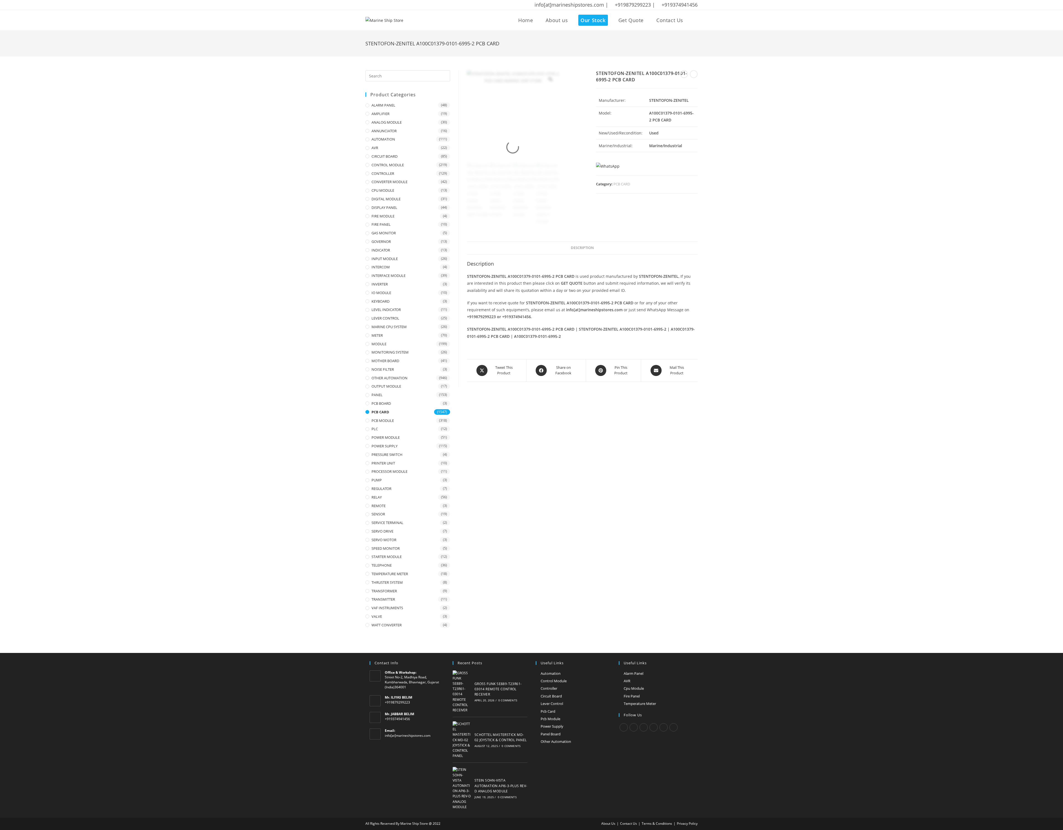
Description (582, 247)
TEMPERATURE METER (389, 573)
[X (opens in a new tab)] (368, 5)
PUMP (376, 480)
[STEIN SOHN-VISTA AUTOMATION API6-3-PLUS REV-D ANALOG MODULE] (462, 788)
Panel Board (551, 734)
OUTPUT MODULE (386, 386)
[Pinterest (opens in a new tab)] (381, 5)
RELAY (376, 497)
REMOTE (378, 505)
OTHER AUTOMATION (389, 377)
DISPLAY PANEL (384, 207)
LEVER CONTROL (385, 318)
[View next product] (694, 74)
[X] (624, 727)
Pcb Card (548, 711)
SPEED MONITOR (385, 548)
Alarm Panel (633, 673)
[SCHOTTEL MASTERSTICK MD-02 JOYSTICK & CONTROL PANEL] (462, 739)
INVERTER (379, 284)
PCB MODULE (382, 420)
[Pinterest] (663, 727)
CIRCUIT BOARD (384, 156)
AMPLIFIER (380, 113)
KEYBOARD (380, 301)
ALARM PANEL (383, 105)
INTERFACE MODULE (388, 275)
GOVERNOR (381, 241)
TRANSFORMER (384, 590)
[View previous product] (684, 74)
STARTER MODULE (386, 556)
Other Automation (556, 741)
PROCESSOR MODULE (389, 471)
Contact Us (628, 823)
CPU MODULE (382, 190)
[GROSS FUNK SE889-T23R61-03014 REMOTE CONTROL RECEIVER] (462, 691)
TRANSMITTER (383, 599)
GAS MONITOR (383, 232)
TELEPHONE (381, 565)
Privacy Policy (687, 823)
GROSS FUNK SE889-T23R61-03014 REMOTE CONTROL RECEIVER (498, 689)
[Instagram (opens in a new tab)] (389, 5)
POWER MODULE (385, 437)
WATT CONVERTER (386, 624)
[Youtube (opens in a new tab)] (403, 5)
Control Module (554, 680)
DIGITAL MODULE (386, 198)
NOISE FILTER (382, 369)
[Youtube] (673, 727)
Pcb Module (550, 718)
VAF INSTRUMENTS (387, 607)
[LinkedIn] (653, 727)
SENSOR (378, 514)
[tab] (582, 248)
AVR (374, 147)
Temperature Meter (640, 703)
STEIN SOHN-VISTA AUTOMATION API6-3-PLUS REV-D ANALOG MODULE (500, 785)
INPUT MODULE (384, 258)
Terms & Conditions (657, 823)
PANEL (377, 394)
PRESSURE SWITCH (387, 454)
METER (377, 335)
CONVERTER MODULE (389, 181)
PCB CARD (621, 183)
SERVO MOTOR (383, 539)
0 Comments (507, 700)
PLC (374, 428)
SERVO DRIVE (382, 531)
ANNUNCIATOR (384, 130)
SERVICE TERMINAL (387, 522)
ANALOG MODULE (386, 122)
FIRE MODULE (382, 216)
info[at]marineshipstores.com (407, 735)
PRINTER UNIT (383, 463)
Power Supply (552, 726)
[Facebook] (633, 727)
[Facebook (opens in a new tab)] (374, 5)
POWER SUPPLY (384, 445)
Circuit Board (551, 696)
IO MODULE (381, 292)
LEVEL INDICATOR (386, 309)
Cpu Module (634, 688)
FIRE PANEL (381, 224)
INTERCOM (380, 266)
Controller (549, 688)
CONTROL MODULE (387, 164)
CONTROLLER (382, 173)
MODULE (378, 343)
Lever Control (552, 703)
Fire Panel (632, 696)
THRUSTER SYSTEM (387, 582)
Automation (551, 673)
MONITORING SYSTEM (390, 352)
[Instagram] (643, 727)
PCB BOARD (381, 403)
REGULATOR (381, 488)
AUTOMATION (383, 139)
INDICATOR (380, 250)
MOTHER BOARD (385, 360)
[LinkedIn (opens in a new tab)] (396, 5)
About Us (608, 823)
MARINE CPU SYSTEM (389, 326)
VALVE (376, 616)
